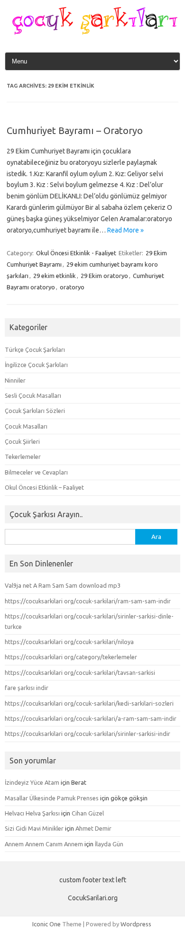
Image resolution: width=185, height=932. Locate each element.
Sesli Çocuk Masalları (33, 395)
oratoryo (72, 287)
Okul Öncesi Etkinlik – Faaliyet (44, 487)
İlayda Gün (109, 844)
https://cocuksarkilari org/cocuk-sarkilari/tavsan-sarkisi (80, 672)
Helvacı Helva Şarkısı (32, 813)
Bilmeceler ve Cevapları (36, 472)
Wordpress (135, 924)
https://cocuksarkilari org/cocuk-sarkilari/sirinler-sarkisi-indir (87, 733)
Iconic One (46, 924)
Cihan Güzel (88, 813)
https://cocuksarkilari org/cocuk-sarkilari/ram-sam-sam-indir (88, 601)
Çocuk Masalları (26, 426)
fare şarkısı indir (26, 687)
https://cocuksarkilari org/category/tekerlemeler (71, 657)
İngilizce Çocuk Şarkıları (36, 364)
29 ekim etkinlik (54, 275)
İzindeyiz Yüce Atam (32, 782)
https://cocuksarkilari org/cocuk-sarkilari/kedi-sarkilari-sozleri (89, 703)
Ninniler (15, 380)
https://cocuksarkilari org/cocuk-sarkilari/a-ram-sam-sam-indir (90, 718)
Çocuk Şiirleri (22, 441)
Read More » (125, 230)
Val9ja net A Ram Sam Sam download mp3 (62, 585)
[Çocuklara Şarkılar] (92, 32)
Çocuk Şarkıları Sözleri (35, 410)
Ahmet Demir (93, 828)
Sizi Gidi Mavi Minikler (34, 828)
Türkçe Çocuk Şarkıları (35, 349)
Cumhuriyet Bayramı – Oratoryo (75, 130)
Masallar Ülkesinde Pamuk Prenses (52, 798)
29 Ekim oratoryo (104, 275)
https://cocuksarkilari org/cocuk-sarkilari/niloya (69, 641)
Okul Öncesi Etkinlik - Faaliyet (76, 253)
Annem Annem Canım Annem (44, 844)
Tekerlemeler (23, 456)
